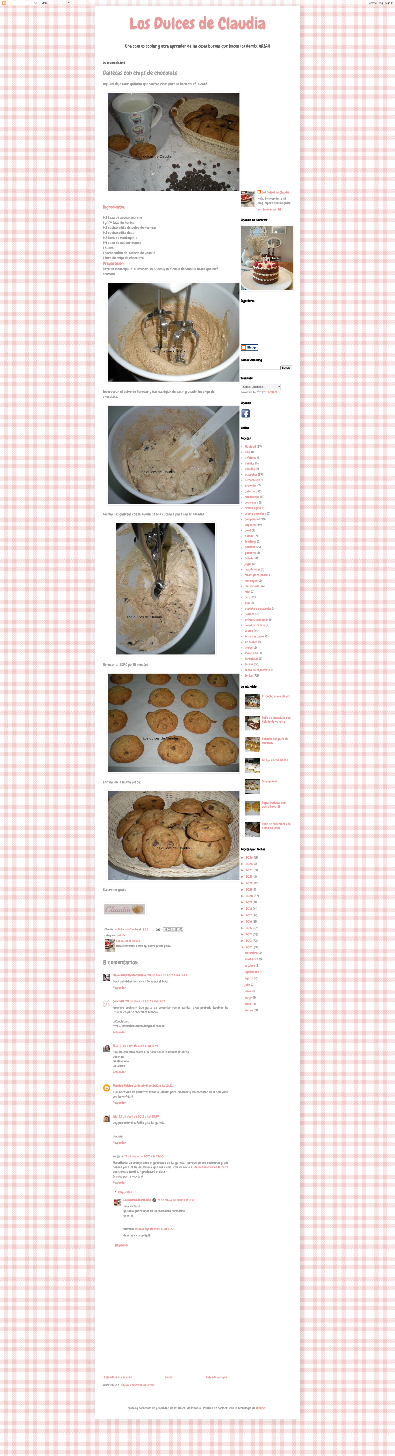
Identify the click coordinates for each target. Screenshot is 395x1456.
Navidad (250, 446)
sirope (249, 647)
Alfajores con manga (275, 760)
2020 (250, 896)
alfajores (250, 457)
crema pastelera (255, 513)
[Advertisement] (165, 1343)
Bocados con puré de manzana (275, 741)
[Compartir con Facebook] (177, 929)
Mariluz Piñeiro (123, 1085)
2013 (249, 940)
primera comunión (256, 620)
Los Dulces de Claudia (197, 23)
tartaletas (251, 659)
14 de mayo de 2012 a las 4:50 (144, 1156)
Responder (119, 988)
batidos (249, 463)
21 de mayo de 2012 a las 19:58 (154, 1229)
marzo (249, 1010)
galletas (121, 935)
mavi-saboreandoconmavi (129, 975)
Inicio (168, 1377)
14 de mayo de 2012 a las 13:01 (176, 1200)
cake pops (251, 491)
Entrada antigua (216, 1377)
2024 (250, 870)
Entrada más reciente (118, 1377)
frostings (250, 541)
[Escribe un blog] (169, 929)
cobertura (251, 502)
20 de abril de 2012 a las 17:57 (145, 1001)
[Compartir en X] (173, 929)
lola (115, 1116)
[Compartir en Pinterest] (181, 929)
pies (247, 603)
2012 (249, 947)
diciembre (251, 953)
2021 (249, 889)
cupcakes (251, 525)
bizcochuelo (252, 480)
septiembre (252, 972)
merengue (251, 580)
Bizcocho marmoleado (276, 696)
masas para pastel (256, 575)
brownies (251, 485)
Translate (271, 392)
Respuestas (125, 1192)
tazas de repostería (257, 670)
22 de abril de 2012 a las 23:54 (139, 1116)
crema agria (253, 508)
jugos (248, 564)
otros (248, 597)
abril (248, 1004)
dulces (249, 536)
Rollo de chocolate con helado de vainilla (276, 719)
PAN (247, 452)
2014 (249, 934)
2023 (249, 876)
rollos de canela (255, 625)
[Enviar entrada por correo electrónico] (157, 929)
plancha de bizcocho (258, 608)
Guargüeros (269, 781)
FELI (115, 1046)
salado (249, 631)
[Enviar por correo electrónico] (165, 929)
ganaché (250, 553)
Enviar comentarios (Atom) (138, 1385)
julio (248, 985)
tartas (249, 664)
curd (248, 530)
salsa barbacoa (254, 636)
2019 (249, 902)
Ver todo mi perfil (269, 209)
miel (247, 592)
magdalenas (252, 569)
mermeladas (252, 586)
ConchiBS (118, 1001)
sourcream (252, 653)
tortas (249, 675)
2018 (249, 908)
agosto (249, 978)
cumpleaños (252, 519)
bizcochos (251, 474)
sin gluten (251, 642)
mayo (248, 997)
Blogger (261, 1408)
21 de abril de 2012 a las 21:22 (153, 1085)
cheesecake (252, 497)
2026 (249, 857)
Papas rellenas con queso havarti (274, 804)
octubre (250, 965)
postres (249, 614)
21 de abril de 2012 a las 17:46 (139, 1046)
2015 (249, 928)
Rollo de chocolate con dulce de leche (276, 826)
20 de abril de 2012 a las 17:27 (167, 975)
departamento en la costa (211, 1167)
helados (249, 558)
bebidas (250, 469)
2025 (249, 864)
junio (248, 991)
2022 (249, 883)
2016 (249, 921)
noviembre (252, 959)
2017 (249, 915)
